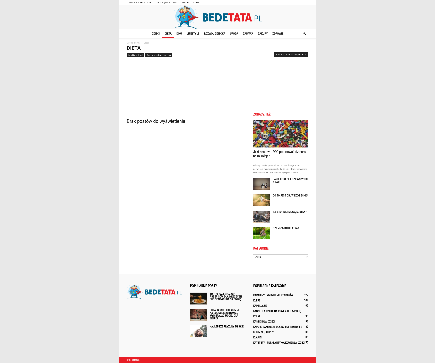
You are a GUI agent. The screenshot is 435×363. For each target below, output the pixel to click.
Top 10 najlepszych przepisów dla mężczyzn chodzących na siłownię (226, 296)
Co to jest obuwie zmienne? (290, 195)
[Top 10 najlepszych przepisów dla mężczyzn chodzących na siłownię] (198, 298)
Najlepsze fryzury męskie (226, 326)
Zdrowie (277, 33)
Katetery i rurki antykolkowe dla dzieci (279, 342)
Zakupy (263, 33)
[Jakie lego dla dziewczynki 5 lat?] (261, 184)
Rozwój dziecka (214, 33)
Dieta (168, 33)
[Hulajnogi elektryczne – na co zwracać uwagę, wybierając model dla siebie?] (198, 315)
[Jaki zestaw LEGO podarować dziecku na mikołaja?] (280, 133)
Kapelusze (260, 305)
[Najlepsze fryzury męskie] (198, 331)
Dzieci (156, 33)
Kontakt (196, 2)
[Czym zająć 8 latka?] (261, 233)
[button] (304, 33)
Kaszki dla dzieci (135, 55)
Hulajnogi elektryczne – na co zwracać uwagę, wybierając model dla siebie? (226, 314)
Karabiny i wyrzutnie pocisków (273, 295)
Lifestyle (193, 33)
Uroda (234, 33)
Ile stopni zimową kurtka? (290, 211)
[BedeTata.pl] (217, 17)
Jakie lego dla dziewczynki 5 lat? (290, 181)
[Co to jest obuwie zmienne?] (261, 200)
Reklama (185, 2)
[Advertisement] (217, 83)
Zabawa (248, 33)
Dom (179, 33)
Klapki (257, 337)
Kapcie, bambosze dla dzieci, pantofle (277, 326)
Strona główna (163, 2)
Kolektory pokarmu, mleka (158, 55)
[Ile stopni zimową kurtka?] (261, 216)
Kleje (256, 300)
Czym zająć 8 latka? (286, 228)
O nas (175, 2)
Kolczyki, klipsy (263, 332)
